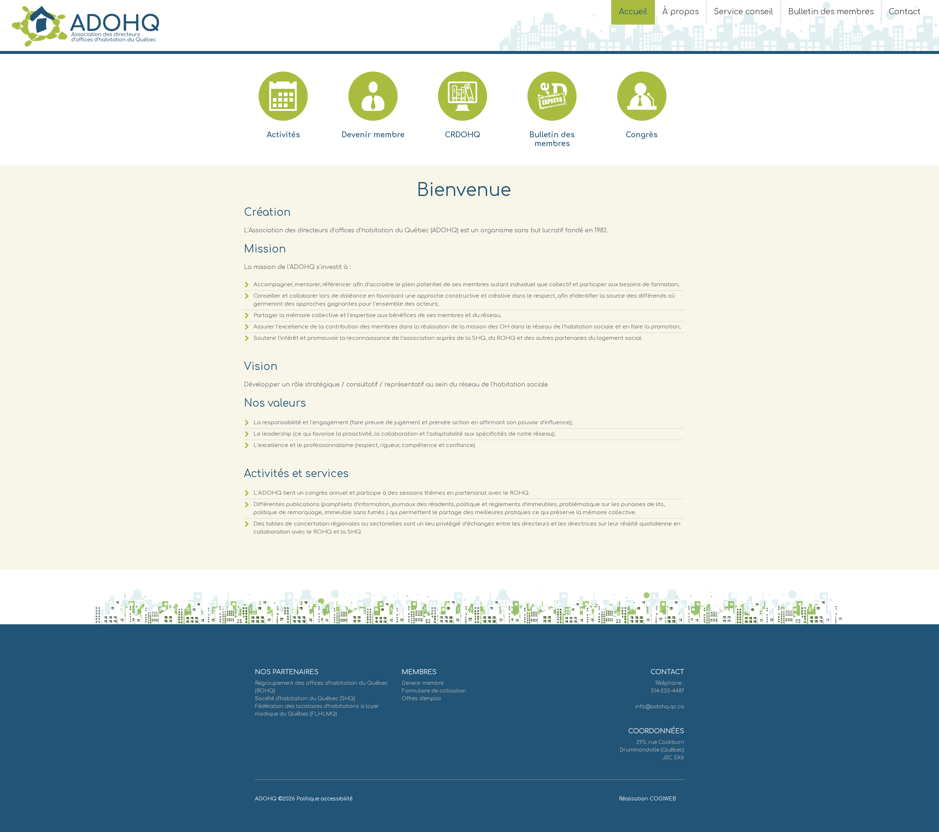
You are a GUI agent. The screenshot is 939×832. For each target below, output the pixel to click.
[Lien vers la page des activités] (283, 107)
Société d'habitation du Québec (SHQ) (305, 698)
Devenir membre (373, 135)
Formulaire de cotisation (434, 691)
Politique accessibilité (324, 799)
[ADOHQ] (85, 26)
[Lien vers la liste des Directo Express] (552, 107)
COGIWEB (663, 799)
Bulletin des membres (552, 139)
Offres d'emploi (421, 698)
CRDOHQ (462, 135)
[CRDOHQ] (462, 107)
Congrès (642, 135)
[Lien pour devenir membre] (373, 107)
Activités (283, 135)
